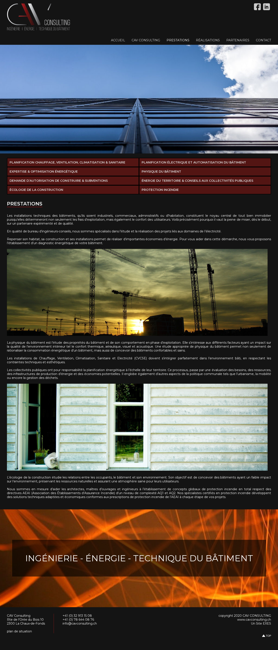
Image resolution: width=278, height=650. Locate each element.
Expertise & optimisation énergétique (44, 171)
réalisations (208, 40)
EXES (267, 623)
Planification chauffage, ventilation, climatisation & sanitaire (67, 162)
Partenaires (237, 40)
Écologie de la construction (36, 190)
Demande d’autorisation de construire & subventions (59, 181)
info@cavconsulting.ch (80, 623)
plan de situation (19, 631)
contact (263, 40)
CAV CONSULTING (146, 40)
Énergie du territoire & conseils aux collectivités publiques (197, 181)
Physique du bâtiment (161, 171)
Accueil (118, 40)
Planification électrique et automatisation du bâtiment (194, 162)
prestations (178, 40)
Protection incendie (160, 190)
